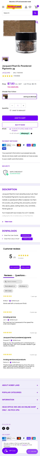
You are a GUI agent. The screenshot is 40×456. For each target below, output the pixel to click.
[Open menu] (3, 7)
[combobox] (17, 13)
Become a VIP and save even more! (20, 1)
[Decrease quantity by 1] (12, 105)
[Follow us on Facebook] (3, 428)
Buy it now (20, 125)
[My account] (26, 7)
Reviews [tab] (8, 275)
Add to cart (20, 118)
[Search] (35, 13)
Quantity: (5, 108)
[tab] (20, 276)
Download (26, 235)
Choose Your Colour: (9, 91)
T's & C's (24, 445)
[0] (36, 7)
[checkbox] (8, 291)
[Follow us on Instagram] (7, 428)
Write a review (25, 267)
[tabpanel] (20, 326)
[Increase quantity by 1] (23, 105)
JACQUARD (6, 73)
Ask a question (14, 267)
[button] (17, 110)
